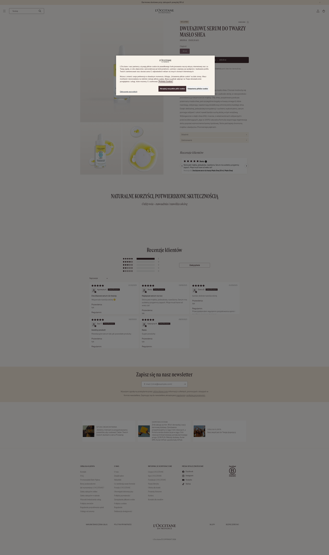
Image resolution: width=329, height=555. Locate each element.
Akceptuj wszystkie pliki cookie (172, 89)
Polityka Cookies (165, 81)
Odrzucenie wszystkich (128, 92)
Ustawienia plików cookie (198, 89)
